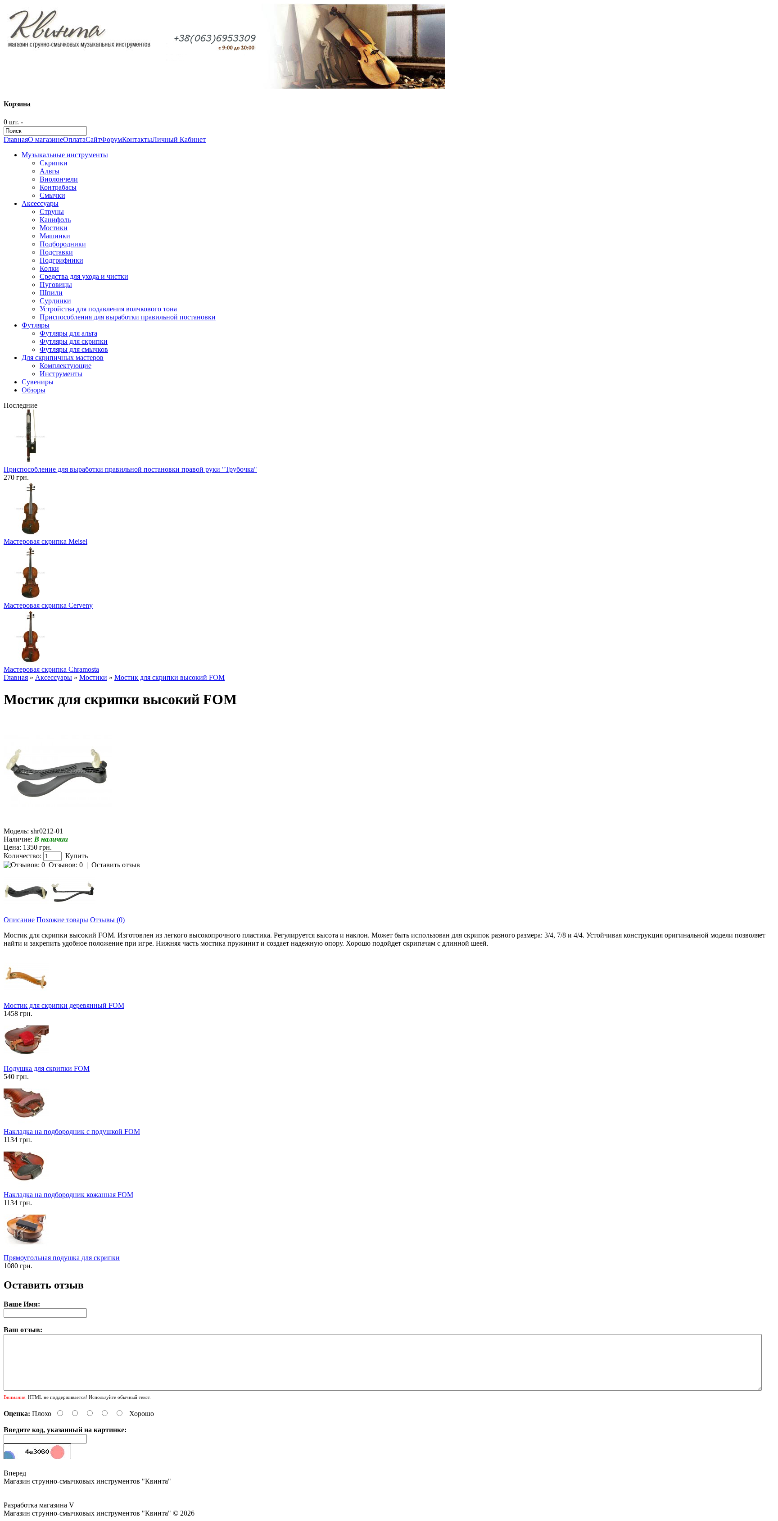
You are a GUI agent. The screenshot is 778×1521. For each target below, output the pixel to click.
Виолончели (59, 179)
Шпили (51, 292)
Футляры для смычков (74, 349)
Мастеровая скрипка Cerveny (48, 605)
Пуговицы (56, 284)
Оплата (74, 139)
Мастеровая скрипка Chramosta (51, 669)
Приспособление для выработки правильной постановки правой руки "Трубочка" (130, 469)
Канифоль (55, 219)
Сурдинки (55, 301)
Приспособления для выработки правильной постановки (128, 317)
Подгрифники (61, 260)
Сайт (93, 139)
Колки (49, 268)
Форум (111, 139)
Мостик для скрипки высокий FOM (169, 677)
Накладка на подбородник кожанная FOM (68, 1194)
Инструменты (61, 374)
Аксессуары (40, 203)
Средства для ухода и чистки (84, 276)
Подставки (56, 252)
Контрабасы (58, 187)
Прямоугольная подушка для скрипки (62, 1257)
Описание (19, 920)
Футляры (36, 325)
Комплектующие (65, 365)
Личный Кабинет (179, 139)
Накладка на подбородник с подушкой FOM (72, 1131)
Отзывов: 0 (66, 865)
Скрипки (54, 163)
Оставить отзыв (115, 865)
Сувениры (38, 382)
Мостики (54, 228)
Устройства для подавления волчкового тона (108, 309)
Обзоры (33, 390)
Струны (52, 211)
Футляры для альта (68, 333)
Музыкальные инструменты (65, 155)
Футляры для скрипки (74, 341)
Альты (49, 171)
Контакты (137, 139)
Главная (16, 139)
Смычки (52, 195)
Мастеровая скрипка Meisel (45, 541)
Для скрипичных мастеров (63, 357)
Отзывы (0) (107, 920)
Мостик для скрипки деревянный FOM (64, 1005)
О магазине (45, 139)
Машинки (55, 236)
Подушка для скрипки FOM (47, 1068)
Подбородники (63, 244)
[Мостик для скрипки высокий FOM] (58, 823)
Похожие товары (62, 920)
